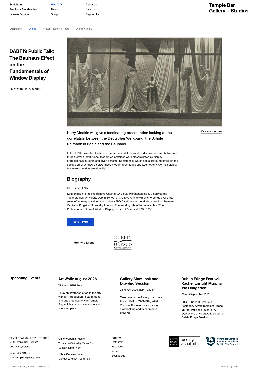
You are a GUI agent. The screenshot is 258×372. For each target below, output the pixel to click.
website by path (229, 366)
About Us (91, 4)
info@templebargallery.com (24, 357)
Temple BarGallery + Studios (229, 8)
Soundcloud (118, 355)
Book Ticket (81, 222)
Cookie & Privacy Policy (21, 366)
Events (32, 28)
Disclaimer (44, 366)
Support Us (93, 14)
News (54, 9)
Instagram (117, 342)
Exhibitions (16, 4)
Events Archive (84, 28)
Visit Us (90, 9)
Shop (54, 14)
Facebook (117, 346)
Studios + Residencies (23, 9)
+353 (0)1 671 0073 (19, 352)
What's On (57, 4)
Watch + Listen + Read (56, 28)
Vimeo (115, 351)
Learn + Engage (19, 14)
